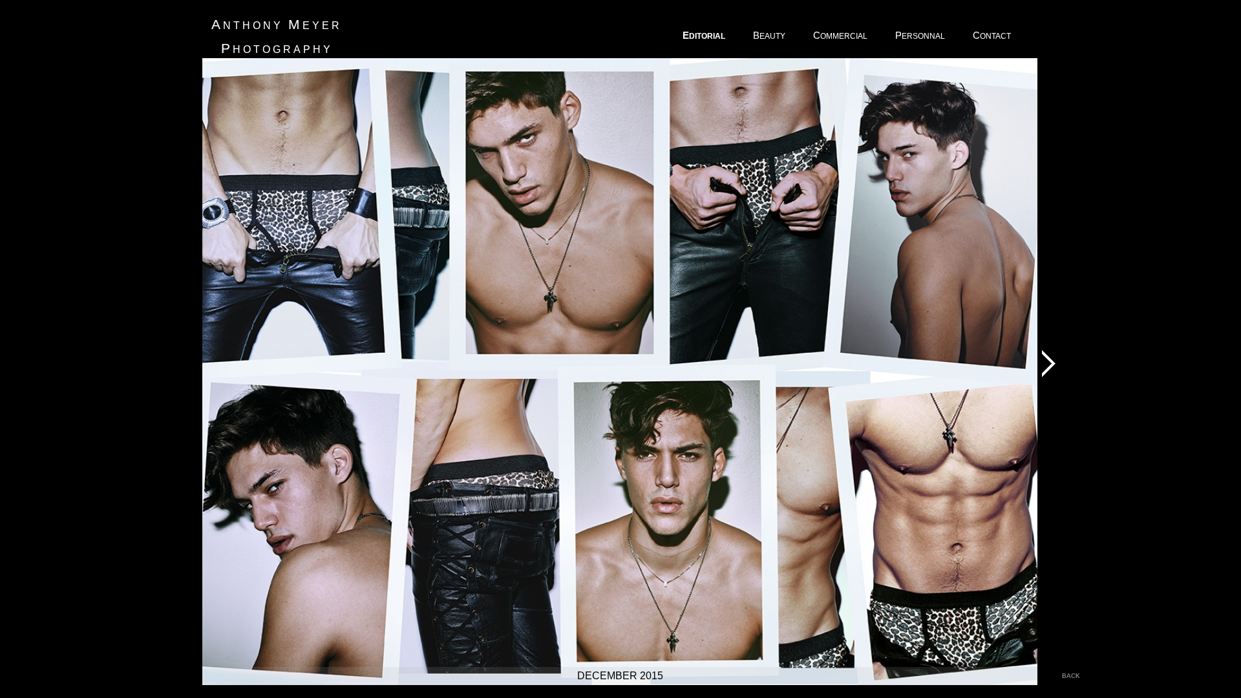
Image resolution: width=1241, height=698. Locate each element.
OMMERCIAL (841, 35)
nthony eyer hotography (276, 36)
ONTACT (993, 35)
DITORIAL (705, 35)
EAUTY (770, 35)
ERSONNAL (921, 35)
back (1071, 675)
